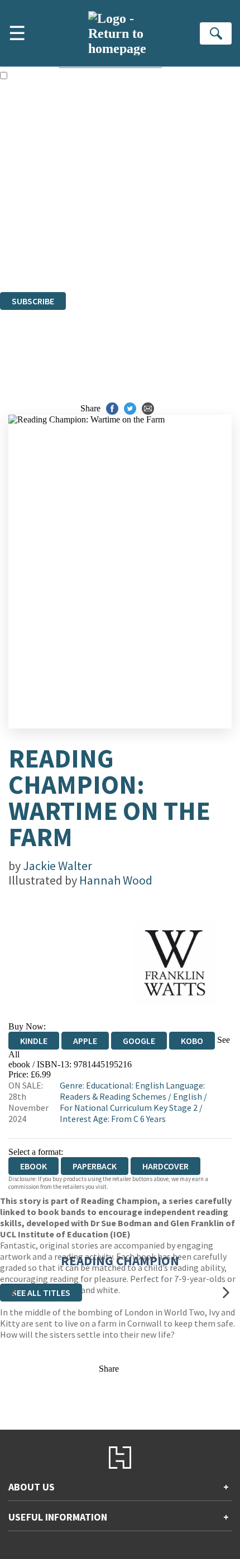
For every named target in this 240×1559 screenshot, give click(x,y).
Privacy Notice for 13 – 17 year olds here (112, 161)
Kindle (33, 1040)
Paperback (95, 1166)
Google (139, 1040)
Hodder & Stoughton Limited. (129, 226)
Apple (85, 1040)
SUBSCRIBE (33, 301)
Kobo (192, 1040)
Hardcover (165, 1166)
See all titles (41, 1292)
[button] (14, 1292)
